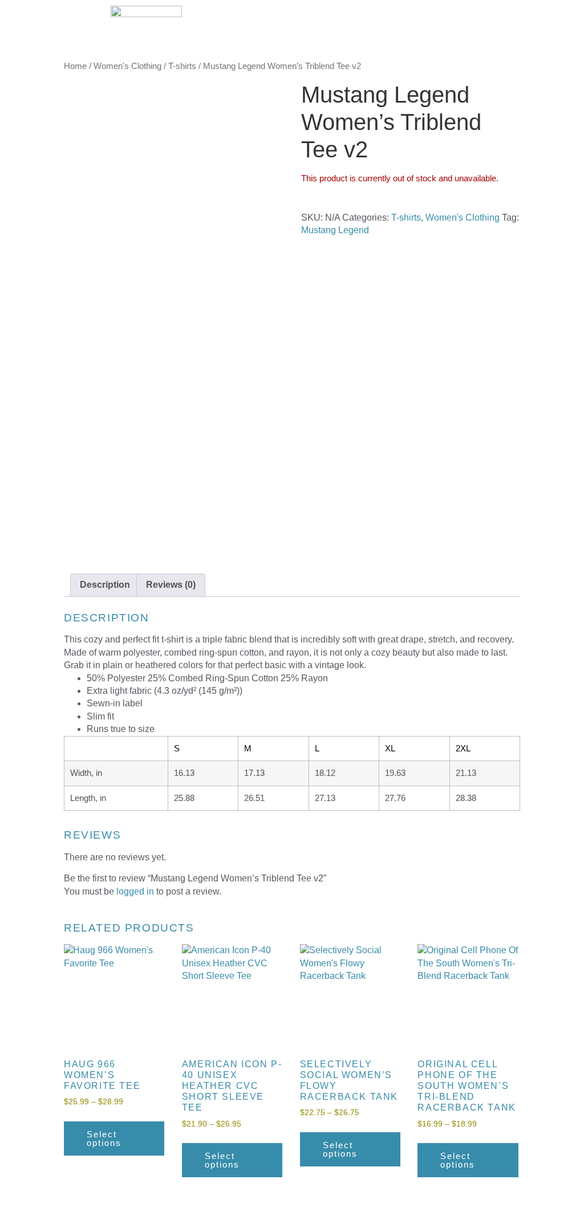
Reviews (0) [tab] (171, 584)
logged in (135, 891)
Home (75, 66)
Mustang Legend (335, 230)
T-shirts (182, 66)
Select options (104, 1138)
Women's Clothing (127, 66)
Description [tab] (105, 584)
